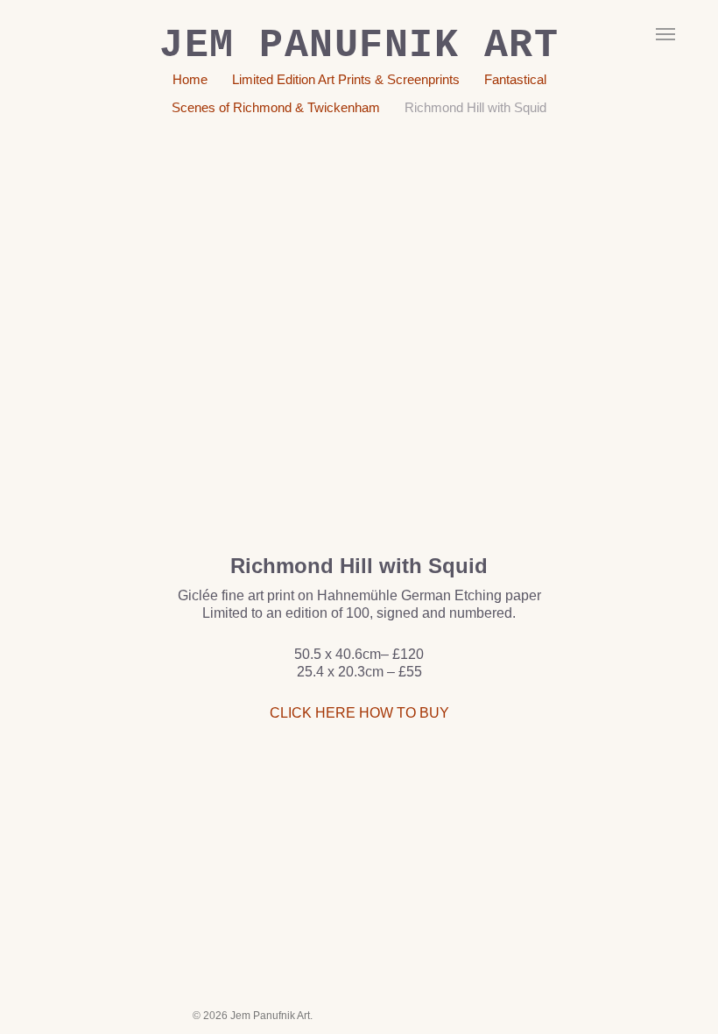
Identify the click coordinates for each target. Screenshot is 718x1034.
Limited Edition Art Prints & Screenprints (346, 80)
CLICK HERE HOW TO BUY (359, 712)
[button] (665, 33)
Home (190, 80)
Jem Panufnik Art (359, 46)
